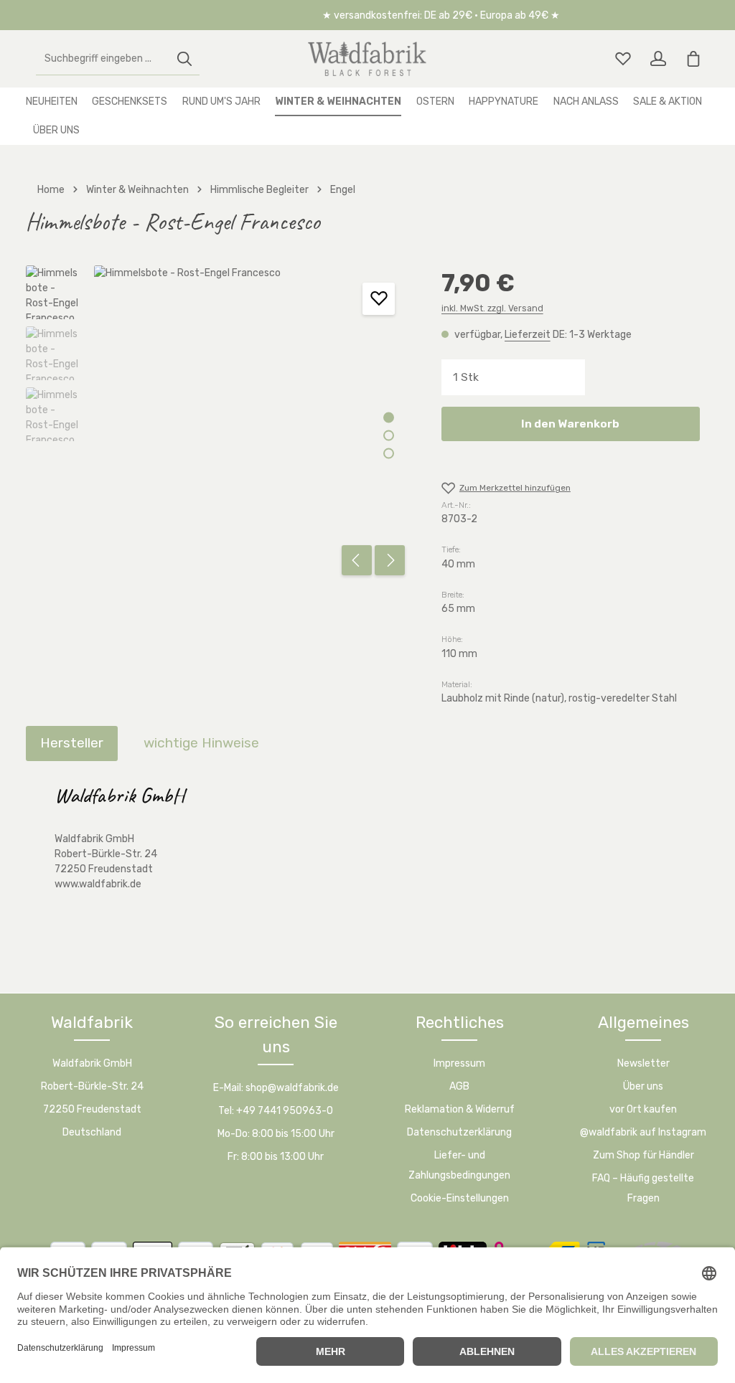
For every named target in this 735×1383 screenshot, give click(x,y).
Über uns (643, 1086)
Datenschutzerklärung (459, 1132)
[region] (219, 423)
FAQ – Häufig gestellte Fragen (643, 1188)
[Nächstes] (390, 560)
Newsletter (643, 1063)
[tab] (72, 743)
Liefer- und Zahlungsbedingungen (459, 1165)
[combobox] (103, 59)
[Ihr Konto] (658, 59)
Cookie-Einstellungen (460, 1198)
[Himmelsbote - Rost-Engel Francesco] (252, 423)
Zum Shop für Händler (643, 1155)
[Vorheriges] (357, 560)
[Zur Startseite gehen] (367, 59)
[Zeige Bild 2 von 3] (388, 435)
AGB (459, 1086)
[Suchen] (184, 59)
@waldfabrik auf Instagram (643, 1132)
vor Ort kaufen (643, 1109)
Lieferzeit (528, 335)
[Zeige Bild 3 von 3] (388, 453)
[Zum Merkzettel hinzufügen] (378, 299)
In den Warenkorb (570, 423)
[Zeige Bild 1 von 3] (388, 417)
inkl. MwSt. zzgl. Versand (492, 308)
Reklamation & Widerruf (460, 1109)
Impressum (459, 1063)
